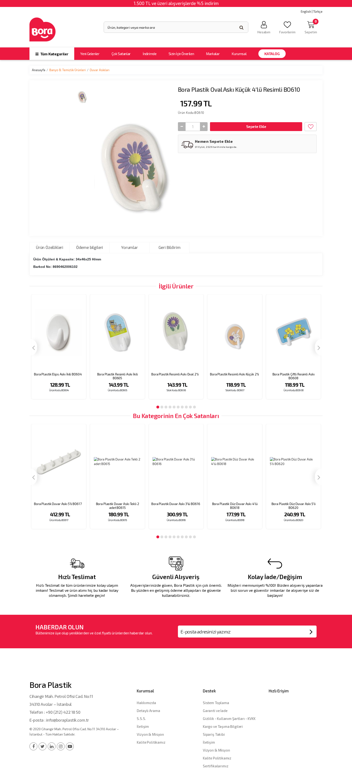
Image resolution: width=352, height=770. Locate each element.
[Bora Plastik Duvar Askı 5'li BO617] (59, 462)
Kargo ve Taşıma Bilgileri (223, 726)
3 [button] (166, 407)
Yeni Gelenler (89, 54)
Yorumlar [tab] (129, 247)
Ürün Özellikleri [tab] (49, 247)
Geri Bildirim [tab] (170, 247)
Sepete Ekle (256, 126)
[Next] (319, 347)
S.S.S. (141, 718)
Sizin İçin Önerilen (181, 54)
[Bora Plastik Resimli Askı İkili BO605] (117, 332)
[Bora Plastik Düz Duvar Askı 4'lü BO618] (235, 462)
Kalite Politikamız (151, 742)
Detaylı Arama (148, 710)
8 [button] (186, 407)
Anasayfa (38, 70)
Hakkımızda (146, 703)
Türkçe (318, 11)
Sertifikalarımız (215, 766)
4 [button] (170, 407)
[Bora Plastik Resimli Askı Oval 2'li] (176, 332)
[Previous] (33, 347)
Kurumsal (239, 54)
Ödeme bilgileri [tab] (89, 247)
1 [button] (157, 407)
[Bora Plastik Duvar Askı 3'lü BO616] (176, 462)
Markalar (213, 54)
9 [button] (190, 407)
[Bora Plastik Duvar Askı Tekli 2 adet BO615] (117, 462)
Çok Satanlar (121, 54)
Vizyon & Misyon (150, 734)
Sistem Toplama (216, 703)
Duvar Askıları (99, 70)
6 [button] (178, 407)
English (306, 11)
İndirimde (150, 54)
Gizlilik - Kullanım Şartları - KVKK (229, 718)
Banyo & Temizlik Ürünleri (67, 70)
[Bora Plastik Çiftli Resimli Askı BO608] (293, 332)
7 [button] (182, 407)
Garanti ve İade (215, 710)
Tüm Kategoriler (54, 54)
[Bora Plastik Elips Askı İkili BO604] (59, 332)
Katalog (271, 54)
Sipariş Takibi (214, 734)
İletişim (143, 726)
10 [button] (194, 407)
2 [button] (161, 407)
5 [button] (174, 407)
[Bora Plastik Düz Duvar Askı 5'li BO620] (293, 462)
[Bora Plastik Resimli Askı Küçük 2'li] (235, 332)
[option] (58, 349)
